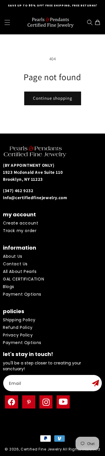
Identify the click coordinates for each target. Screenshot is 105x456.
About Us (12, 256)
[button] (7, 22)
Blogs (8, 287)
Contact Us (15, 264)
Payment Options (22, 294)
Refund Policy (18, 327)
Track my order (19, 231)
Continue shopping (52, 98)
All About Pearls (20, 271)
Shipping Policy (19, 320)
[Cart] (99, 22)
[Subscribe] (95, 383)
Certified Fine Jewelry (41, 449)
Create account (20, 223)
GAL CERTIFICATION (23, 279)
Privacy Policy (18, 335)
